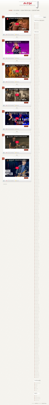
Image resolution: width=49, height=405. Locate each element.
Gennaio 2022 (37, 112)
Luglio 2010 (36, 297)
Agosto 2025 (37, 51)
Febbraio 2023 (37, 94)
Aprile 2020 (36, 142)
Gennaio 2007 (37, 357)
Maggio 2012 (37, 273)
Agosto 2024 (37, 68)
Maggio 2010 (37, 300)
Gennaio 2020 (37, 146)
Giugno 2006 (37, 367)
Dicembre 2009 (37, 307)
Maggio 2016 (37, 209)
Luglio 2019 (36, 155)
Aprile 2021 (36, 125)
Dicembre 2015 (37, 216)
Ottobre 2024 (37, 65)
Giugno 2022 (37, 105)
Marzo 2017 (36, 195)
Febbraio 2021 (37, 128)
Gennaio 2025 (37, 61)
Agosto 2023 (37, 85)
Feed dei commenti (37, 398)
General (17, 34)
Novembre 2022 (37, 98)
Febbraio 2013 (37, 260)
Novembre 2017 (37, 183)
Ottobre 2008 (37, 327)
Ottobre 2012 (37, 266)
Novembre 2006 (37, 360)
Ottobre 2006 (37, 361)
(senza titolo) (37, 24)
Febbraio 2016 (37, 213)
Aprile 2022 (36, 108)
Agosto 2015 (37, 222)
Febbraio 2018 (37, 179)
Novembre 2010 (37, 293)
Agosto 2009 (37, 313)
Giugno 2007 (37, 350)
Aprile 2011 (36, 286)
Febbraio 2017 (37, 196)
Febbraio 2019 (37, 162)
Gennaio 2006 (37, 374)
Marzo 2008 (36, 337)
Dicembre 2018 (37, 165)
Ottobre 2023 (37, 82)
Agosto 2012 (37, 269)
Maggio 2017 (37, 192)
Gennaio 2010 (37, 306)
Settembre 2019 (37, 152)
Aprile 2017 (36, 193)
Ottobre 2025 (37, 48)
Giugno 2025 (37, 54)
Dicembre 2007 (37, 341)
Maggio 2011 (37, 284)
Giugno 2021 (37, 122)
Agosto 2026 (37, 34)
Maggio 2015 (37, 226)
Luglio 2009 (36, 314)
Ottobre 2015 (37, 219)
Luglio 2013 (36, 253)
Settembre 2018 (37, 169)
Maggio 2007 (37, 351)
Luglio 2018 (36, 172)
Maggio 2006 (37, 368)
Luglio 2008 (36, 331)
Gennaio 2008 (37, 340)
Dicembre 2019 (37, 148)
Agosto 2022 (37, 102)
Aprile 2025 (36, 57)
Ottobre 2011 (37, 280)
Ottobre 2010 (37, 294)
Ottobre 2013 (37, 249)
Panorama (36, 388)
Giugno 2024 (37, 71)
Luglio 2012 (36, 270)
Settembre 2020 (37, 135)
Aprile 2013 (36, 257)
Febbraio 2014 (37, 243)
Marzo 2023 (36, 92)
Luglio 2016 (36, 206)
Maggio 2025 (37, 55)
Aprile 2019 (36, 159)
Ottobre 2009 (37, 310)
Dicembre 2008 (37, 324)
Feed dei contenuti (37, 397)
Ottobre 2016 (37, 202)
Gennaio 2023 (37, 95)
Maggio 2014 (37, 239)
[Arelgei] (28, 5)
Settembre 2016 (37, 203)
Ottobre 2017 (37, 185)
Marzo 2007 (36, 354)
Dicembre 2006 (37, 358)
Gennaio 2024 (37, 78)
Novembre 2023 (37, 81)
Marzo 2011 (36, 287)
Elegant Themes (44, 403)
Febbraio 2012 (37, 277)
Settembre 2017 (37, 186)
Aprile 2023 (36, 91)
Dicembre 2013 (37, 246)
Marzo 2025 (36, 58)
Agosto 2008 (37, 330)
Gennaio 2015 (37, 232)
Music (36, 387)
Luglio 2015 (36, 223)
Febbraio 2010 (37, 304)
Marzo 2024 (36, 75)
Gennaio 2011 (37, 290)
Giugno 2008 (37, 333)
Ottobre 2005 (37, 377)
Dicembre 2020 (37, 131)
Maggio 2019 (37, 158)
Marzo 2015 (36, 229)
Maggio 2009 (37, 317)
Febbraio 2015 (37, 230)
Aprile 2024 (36, 74)
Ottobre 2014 (37, 236)
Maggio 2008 (37, 334)
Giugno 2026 (37, 37)
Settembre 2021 (37, 118)
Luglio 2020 (36, 138)
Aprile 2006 (36, 370)
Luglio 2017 (36, 189)
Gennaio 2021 (37, 129)
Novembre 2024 (37, 64)
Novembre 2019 (37, 149)
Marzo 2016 (36, 212)
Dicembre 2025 (37, 45)
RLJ (4, 34)
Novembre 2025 (37, 47)
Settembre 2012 (37, 267)
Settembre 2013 (37, 250)
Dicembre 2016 (37, 199)
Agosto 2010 (37, 296)
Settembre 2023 (37, 84)
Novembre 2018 (37, 166)
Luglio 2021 (36, 121)
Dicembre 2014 (37, 233)
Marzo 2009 (36, 320)
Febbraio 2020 (37, 145)
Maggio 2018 (37, 175)
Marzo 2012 (36, 276)
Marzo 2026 (36, 41)
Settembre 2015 (37, 220)
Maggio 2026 (37, 38)
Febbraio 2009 (37, 321)
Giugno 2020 (37, 139)
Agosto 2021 (37, 119)
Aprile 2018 (36, 176)
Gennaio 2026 (37, 44)
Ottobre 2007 (37, 344)
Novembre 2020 (37, 132)
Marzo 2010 (36, 303)
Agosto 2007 (37, 347)
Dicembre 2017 (37, 182)
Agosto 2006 (37, 364)
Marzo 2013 (36, 259)
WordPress (36, 403)
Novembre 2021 (37, 115)
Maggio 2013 (37, 256)
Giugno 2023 (37, 88)
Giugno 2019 (37, 156)
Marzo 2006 (36, 371)
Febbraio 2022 (37, 111)
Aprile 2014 (36, 240)
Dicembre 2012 (37, 263)
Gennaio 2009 (37, 323)
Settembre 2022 (37, 101)
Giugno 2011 (37, 283)
